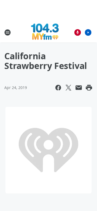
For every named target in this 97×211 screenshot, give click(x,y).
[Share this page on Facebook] (58, 87)
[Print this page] (89, 87)
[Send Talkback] (77, 32)
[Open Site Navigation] (7, 32)
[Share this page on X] (68, 87)
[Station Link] (45, 32)
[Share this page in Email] (78, 87)
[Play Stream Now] (88, 32)
